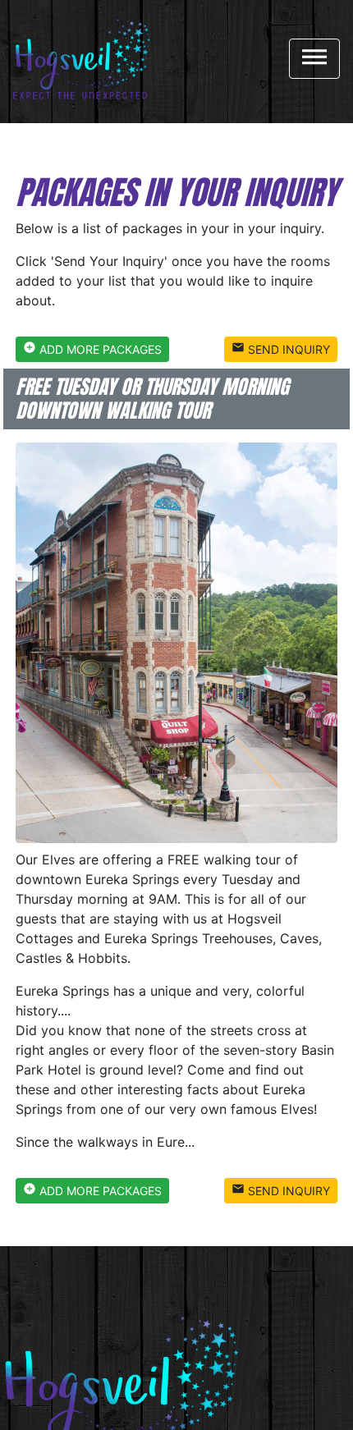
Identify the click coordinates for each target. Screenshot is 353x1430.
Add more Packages (92, 348)
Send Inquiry (281, 348)
